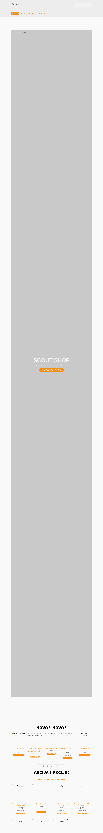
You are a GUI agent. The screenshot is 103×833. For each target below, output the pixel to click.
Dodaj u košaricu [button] (18, 755)
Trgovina (23, 13)
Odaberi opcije (35, 756)
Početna (15, 13)
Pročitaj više (51, 753)
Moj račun (33, 13)
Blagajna (42, 13)
